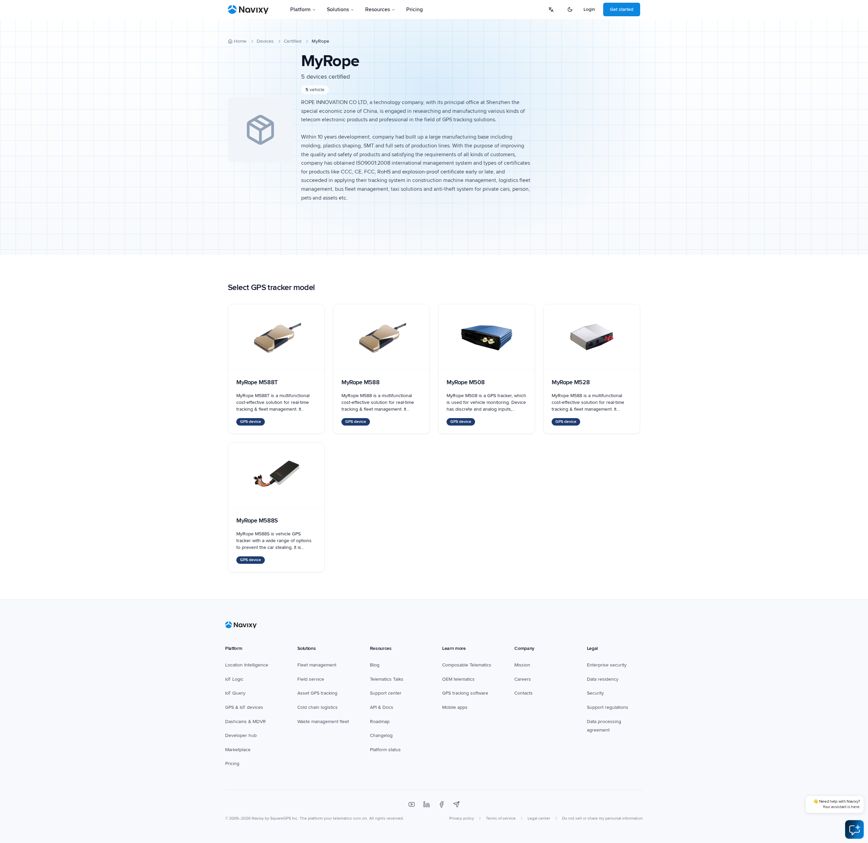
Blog (374, 665)
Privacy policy (461, 818)
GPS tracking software (465, 693)
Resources (377, 9)
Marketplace (238, 750)
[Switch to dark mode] (570, 9)
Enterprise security (607, 665)
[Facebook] (441, 804)
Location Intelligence (246, 665)
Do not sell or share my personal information (602, 818)
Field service (310, 679)
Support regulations (607, 707)
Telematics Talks (386, 679)
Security (595, 693)
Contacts (523, 693)
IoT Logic (234, 679)
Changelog (381, 735)
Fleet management (316, 665)
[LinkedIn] (426, 804)
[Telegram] (456, 804)
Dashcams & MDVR (245, 721)
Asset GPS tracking (317, 693)
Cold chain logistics (317, 707)
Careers (522, 679)
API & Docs (381, 707)
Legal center (539, 818)
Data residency (602, 679)
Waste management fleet (323, 721)
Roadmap (380, 721)
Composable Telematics (466, 665)
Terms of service (501, 818)
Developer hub (241, 735)
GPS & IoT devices (244, 707)
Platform (300, 9)
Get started (621, 9)
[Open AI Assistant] (854, 829)
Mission (522, 665)
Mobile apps (455, 707)
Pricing (414, 9)
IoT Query (235, 693)
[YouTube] (411, 804)
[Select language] (551, 9)
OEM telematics (458, 679)
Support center (385, 693)
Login (589, 9)
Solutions (338, 9)
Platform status (385, 750)
